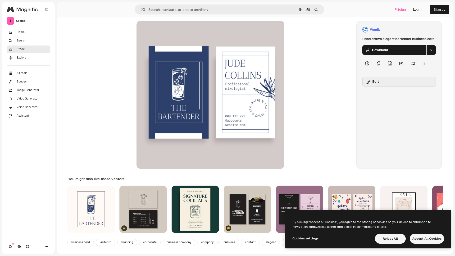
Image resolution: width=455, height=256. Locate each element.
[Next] (442, 209)
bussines (229, 242)
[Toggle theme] (27, 246)
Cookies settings (305, 238)
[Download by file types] (431, 50)
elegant (271, 242)
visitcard (105, 242)
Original (166, 29)
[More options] (424, 63)
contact (250, 242)
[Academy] (19, 246)
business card (80, 242)
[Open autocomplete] (141, 9)
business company (179, 242)
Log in (417, 9)
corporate (150, 242)
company (207, 242)
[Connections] (10, 246)
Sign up (440, 9)
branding (127, 242)
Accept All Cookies (426, 239)
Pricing (400, 9)
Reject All (390, 239)
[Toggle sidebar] (46, 9)
